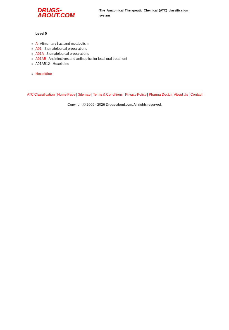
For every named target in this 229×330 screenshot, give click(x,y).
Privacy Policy (135, 94)
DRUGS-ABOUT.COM (56, 13)
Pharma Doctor (160, 94)
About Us (181, 94)
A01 (38, 49)
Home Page (66, 94)
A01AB (40, 59)
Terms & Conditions (108, 94)
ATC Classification (41, 94)
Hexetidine (43, 74)
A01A (39, 54)
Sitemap (84, 94)
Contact (196, 94)
